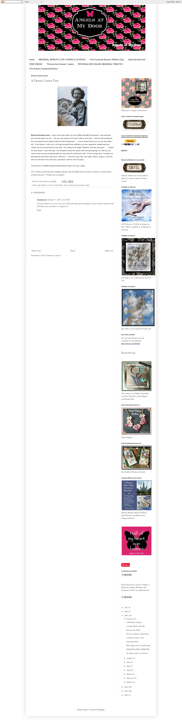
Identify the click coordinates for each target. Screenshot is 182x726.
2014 (126, 687)
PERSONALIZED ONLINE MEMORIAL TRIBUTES (100, 64)
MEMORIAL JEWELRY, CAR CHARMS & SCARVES (62, 60)
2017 (126, 607)
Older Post (109, 251)
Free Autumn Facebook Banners (43, 69)
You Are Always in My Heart (137, 634)
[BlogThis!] (65, 181)
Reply (39, 210)
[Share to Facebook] (70, 181)
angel (38, 185)
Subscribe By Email (136, 60)
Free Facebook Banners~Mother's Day (107, 60)
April (129, 670)
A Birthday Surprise (134, 622)
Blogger (102, 709)
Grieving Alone (132, 641)
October (130, 619)
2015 (126, 615)
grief (70, 185)
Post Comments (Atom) (51, 255)
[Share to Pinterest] (72, 181)
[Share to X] (67, 181)
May (129, 666)
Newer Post (36, 251)
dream (66, 185)
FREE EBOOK (35, 64)
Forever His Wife (133, 630)
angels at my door (47, 185)
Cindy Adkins (58, 185)
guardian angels (84, 185)
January (130, 682)
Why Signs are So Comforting (138, 645)
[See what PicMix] (128, 353)
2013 (126, 691)
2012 (126, 695)
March (129, 674)
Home (32, 60)
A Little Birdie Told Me (135, 626)
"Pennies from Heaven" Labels (60, 64)
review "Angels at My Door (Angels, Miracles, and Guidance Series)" (135, 587)
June (129, 662)
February (130, 678)
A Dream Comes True (135, 638)
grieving (75, 185)
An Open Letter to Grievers (137, 653)
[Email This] (63, 181)
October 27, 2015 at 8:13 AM (58, 200)
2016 (126, 611)
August (130, 658)
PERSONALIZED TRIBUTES (138, 649)
